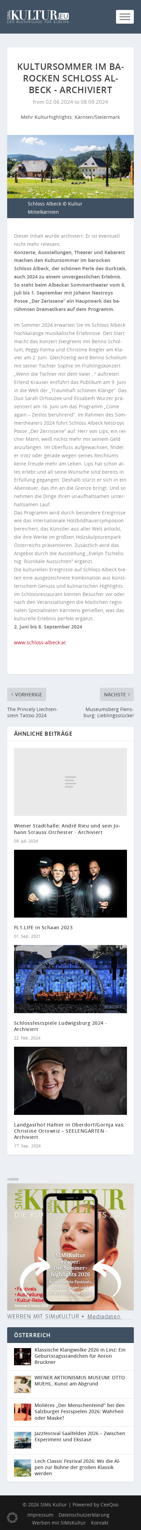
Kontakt (99, 1522)
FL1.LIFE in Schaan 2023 (43, 927)
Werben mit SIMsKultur (59, 1522)
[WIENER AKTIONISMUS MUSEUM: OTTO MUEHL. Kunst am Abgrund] (24, 1384)
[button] (12, 1517)
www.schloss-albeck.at (40, 642)
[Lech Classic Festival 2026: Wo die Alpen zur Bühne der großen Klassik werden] (24, 1468)
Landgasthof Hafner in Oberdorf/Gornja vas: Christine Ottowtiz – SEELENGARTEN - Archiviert (69, 1130)
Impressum (40, 1515)
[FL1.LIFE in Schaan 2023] (70, 884)
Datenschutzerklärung (84, 1515)
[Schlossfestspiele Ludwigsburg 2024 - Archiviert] (70, 979)
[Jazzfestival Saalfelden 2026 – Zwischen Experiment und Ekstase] (24, 1440)
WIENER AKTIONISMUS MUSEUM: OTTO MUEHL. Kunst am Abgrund (80, 1380)
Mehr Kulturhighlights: (48, 117)
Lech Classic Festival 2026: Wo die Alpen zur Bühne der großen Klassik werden (77, 1467)
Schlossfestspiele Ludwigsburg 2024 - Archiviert (60, 1026)
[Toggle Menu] (124, 16)
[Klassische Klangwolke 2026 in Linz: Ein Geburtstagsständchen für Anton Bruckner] (24, 1357)
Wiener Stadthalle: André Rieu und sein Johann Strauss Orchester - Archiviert (67, 828)
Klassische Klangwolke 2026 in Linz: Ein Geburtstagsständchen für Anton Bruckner (80, 1355)
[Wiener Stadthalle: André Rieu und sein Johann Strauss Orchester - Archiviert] (70, 782)
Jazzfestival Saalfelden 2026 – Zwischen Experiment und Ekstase (80, 1436)
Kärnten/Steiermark (97, 117)
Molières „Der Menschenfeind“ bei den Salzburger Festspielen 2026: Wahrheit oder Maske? (80, 1411)
